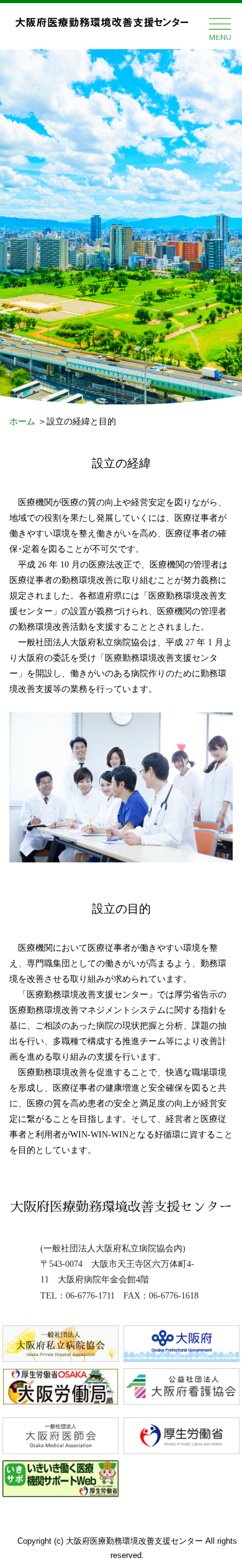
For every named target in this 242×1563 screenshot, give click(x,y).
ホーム (22, 421)
